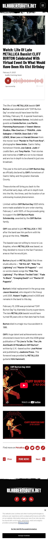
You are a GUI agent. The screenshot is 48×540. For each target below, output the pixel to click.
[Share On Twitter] (32, 448)
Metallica (20, 447)
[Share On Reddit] (38, 448)
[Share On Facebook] (27, 448)
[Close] (45, 510)
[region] (24, 523)
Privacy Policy (23, 523)
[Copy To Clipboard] (43, 448)
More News (24, 459)
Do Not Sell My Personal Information (24, 529)
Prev (9, 459)
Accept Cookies (24, 535)
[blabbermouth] (19, 7)
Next (38, 459)
